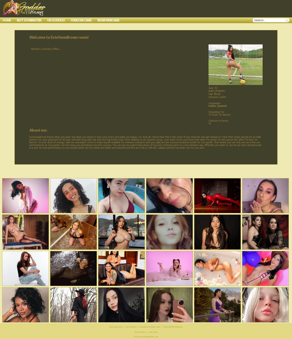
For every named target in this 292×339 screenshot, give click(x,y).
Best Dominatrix (116, 326)
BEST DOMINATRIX (29, 20)
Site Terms (153, 332)
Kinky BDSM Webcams (173, 326)
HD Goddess (131, 326)
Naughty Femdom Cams (150, 326)
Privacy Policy (140, 332)
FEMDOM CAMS (81, 20)
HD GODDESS (56, 20)
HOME (7, 20)
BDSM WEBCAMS (108, 20)
